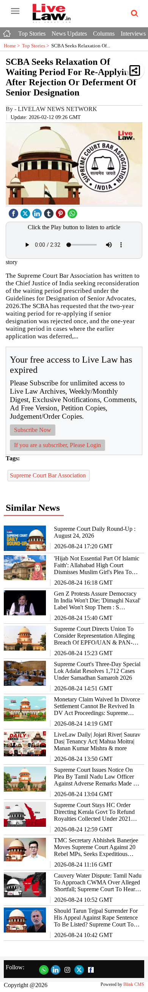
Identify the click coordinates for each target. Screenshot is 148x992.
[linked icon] (38, 211)
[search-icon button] (133, 13)
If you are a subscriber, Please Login (57, 445)
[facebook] (14, 211)
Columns (104, 33)
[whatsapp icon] (73, 211)
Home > (13, 46)
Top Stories (32, 33)
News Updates (69, 33)
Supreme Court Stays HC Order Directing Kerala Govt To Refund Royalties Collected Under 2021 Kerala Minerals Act (94, 812)
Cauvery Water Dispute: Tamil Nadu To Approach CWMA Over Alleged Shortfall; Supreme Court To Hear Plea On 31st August (98, 882)
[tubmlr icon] (50, 211)
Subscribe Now (32, 430)
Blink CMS (133, 984)
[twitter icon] (26, 211)
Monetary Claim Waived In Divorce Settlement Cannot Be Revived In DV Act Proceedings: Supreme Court (97, 706)
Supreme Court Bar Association (48, 475)
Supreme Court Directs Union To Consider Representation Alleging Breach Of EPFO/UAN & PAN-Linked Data (94, 636)
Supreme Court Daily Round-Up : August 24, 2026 (94, 532)
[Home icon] (7, 31)
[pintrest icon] (61, 211)
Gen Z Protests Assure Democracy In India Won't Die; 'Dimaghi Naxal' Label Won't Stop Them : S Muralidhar (97, 600)
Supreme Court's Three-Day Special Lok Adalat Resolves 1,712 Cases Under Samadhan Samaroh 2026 (97, 671)
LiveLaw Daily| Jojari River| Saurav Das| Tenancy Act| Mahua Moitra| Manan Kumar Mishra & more (97, 741)
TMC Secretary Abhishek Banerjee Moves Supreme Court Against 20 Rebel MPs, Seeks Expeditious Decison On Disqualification (96, 847)
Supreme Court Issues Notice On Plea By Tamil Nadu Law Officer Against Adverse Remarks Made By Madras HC (97, 777)
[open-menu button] (15, 11)
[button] (134, 70)
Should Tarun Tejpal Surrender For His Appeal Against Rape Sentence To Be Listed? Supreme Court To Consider (96, 918)
